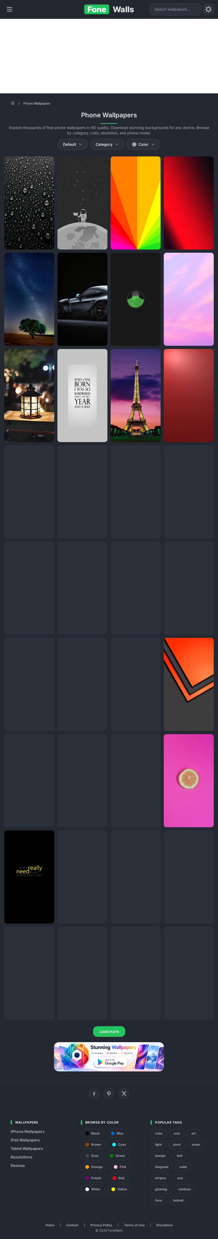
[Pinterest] (109, 1093)
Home (49, 1225)
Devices (18, 1165)
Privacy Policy (101, 1225)
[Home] (13, 103)
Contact (72, 1225)
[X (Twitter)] (124, 1093)
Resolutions (21, 1157)
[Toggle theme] (208, 9)
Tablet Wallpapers (27, 1148)
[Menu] (9, 9)
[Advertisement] (109, 56)
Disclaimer (164, 1225)
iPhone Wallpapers (28, 1131)
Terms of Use (134, 1225)
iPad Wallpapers (25, 1140)
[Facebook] (94, 1093)
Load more (109, 1031)
